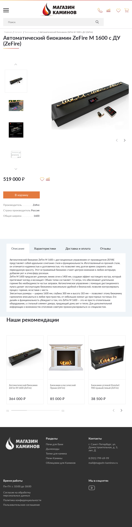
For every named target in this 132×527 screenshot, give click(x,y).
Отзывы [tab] (105, 248)
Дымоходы (52, 448)
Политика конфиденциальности (22, 500)
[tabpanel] (66, 285)
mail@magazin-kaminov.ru (103, 462)
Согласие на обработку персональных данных (17, 494)
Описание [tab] (17, 248)
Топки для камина (56, 453)
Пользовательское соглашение (21, 504)
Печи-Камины (54, 458)
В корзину (21, 195)
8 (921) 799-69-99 (99, 458)
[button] (125, 140)
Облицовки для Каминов (60, 462)
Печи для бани (54, 444)
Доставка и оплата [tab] (78, 248)
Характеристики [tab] (45, 248)
